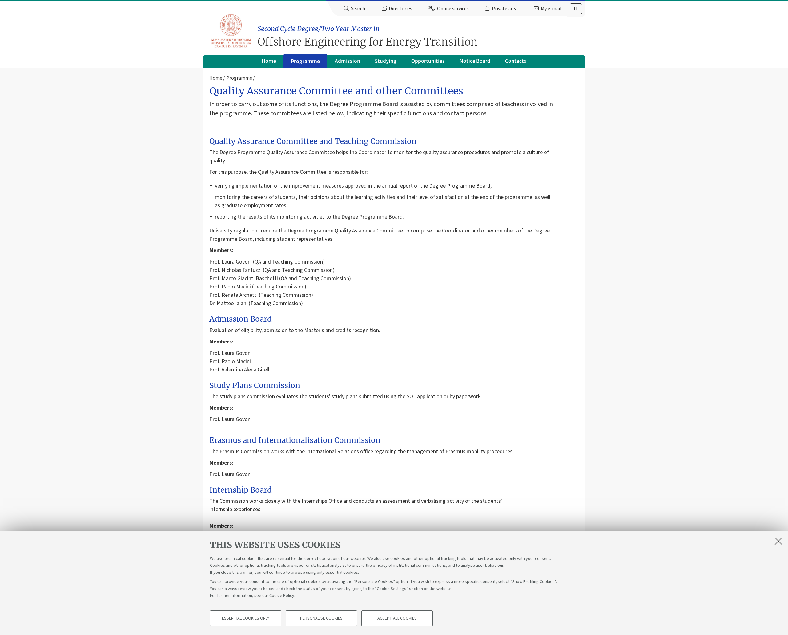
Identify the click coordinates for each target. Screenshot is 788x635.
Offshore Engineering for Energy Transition (367, 36)
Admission (347, 61)
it (576, 8)
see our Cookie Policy (274, 596)
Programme (305, 61)
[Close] (778, 541)
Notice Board (475, 61)
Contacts (515, 61)
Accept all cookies (397, 618)
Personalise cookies (321, 618)
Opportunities (428, 61)
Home (269, 61)
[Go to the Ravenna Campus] (231, 31)
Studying (385, 61)
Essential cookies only (245, 618)
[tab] (576, 8)
